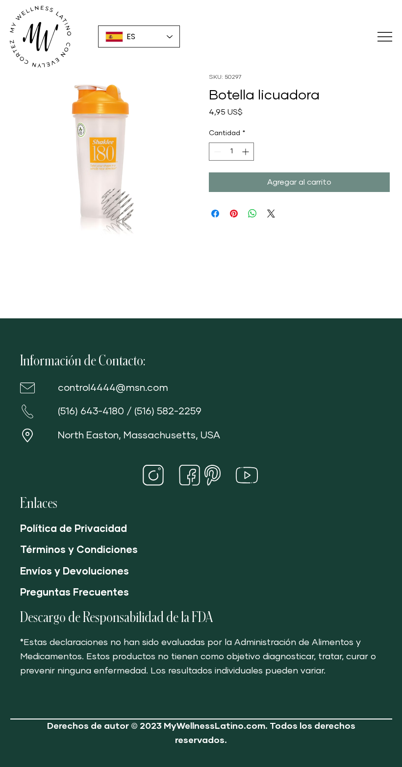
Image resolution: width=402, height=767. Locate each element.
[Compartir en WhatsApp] (252, 213)
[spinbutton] (231, 151)
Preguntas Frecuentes (74, 593)
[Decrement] (216, 151)
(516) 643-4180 (91, 411)
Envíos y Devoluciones (74, 571)
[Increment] (246, 151)
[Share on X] (271, 213)
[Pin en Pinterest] (234, 213)
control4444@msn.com (113, 388)
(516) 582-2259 (167, 411)
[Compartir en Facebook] (215, 213)
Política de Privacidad (73, 529)
